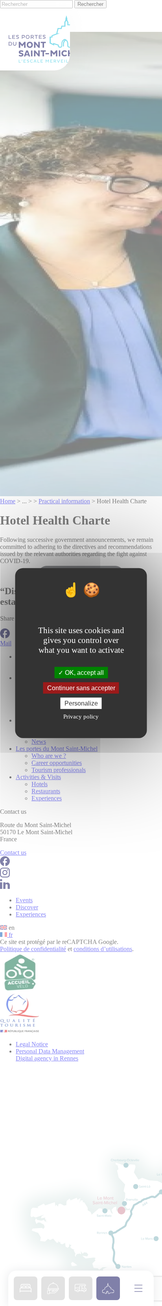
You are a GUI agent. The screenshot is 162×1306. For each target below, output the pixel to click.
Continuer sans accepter (81, 687)
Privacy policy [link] (81, 716)
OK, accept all (83, 672)
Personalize (81, 703)
